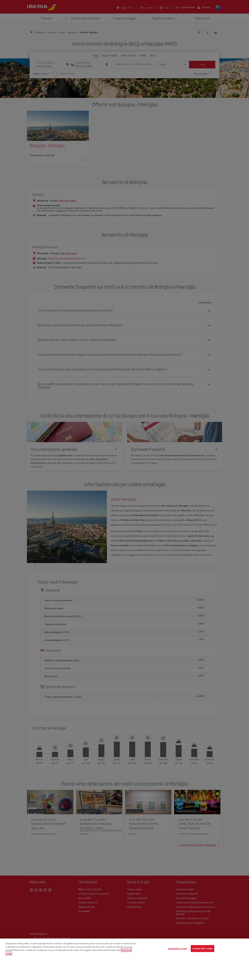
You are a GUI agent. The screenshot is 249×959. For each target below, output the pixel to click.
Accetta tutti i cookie (202, 948)
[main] (124, 949)
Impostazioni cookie (177, 948)
